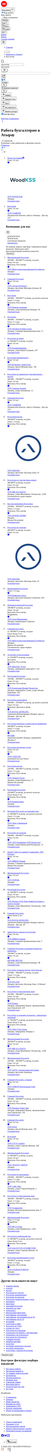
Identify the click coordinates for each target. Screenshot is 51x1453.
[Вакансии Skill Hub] (28, 448)
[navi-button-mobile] (3, 42)
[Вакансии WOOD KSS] (28, 180)
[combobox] (12, 64)
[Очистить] (4, 70)
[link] (5, 25)
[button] (3, 35)
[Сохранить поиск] (3, 77)
